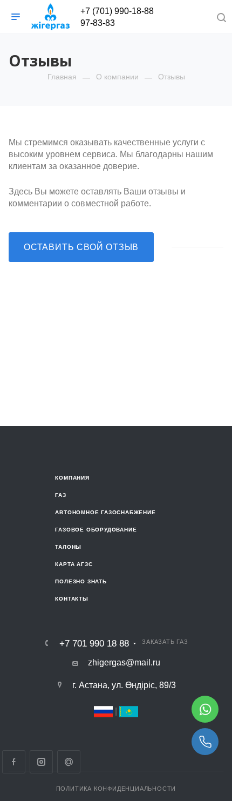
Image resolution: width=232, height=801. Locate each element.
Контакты (71, 599)
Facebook (13, 761)
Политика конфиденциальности (116, 788)
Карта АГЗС (73, 564)
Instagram (41, 761)
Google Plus (68, 761)
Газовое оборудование (96, 530)
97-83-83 (97, 23)
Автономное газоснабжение (105, 512)
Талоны (68, 547)
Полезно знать (80, 581)
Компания (72, 478)
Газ (60, 495)
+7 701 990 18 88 (94, 643)
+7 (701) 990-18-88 (117, 11)
